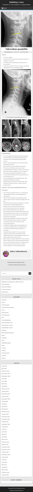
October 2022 (5, 396)
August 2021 (5, 426)
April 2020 (4, 467)
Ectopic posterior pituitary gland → (16, 262)
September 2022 (6, 399)
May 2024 (4, 368)
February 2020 (5, 472)
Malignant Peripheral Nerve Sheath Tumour (13, 281)
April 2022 (4, 406)
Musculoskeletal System (8, 332)
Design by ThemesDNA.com (16, 490)
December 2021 (6, 416)
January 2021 (5, 444)
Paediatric (4, 337)
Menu (5, 8)
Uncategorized (5, 353)
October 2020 (5, 452)
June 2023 (4, 381)
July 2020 (4, 459)
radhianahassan (8, 52)
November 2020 (6, 449)
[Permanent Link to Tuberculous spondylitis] (16, 29)
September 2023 (6, 376)
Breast (3, 302)
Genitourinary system (7, 325)
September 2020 (6, 454)
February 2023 (5, 388)
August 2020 (5, 457)
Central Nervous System (8, 307)
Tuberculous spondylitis (16, 49)
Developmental (5, 315)
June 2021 (4, 431)
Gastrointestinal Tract (7, 322)
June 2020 (4, 462)
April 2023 (4, 386)
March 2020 (5, 469)
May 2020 (4, 464)
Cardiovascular (5, 305)
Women (4, 358)
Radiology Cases (16, 2)
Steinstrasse (5, 292)
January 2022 (5, 414)
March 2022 (5, 409)
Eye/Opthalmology (6, 320)
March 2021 (5, 439)
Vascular (4, 355)
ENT (3, 317)
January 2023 (5, 391)
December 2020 (6, 447)
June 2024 (4, 366)
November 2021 (6, 419)
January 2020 (5, 474)
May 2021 (4, 434)
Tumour (4, 350)
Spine (27, 52)
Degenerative (5, 312)
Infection (23, 52)
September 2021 (6, 424)
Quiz (3, 340)
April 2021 (4, 437)
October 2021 (5, 421)
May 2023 (4, 383)
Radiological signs (6, 342)
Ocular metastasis (6, 289)
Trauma (4, 348)
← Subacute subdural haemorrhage (16, 264)
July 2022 (4, 404)
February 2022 (5, 411)
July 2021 (4, 429)
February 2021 (5, 442)
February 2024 (5, 371)
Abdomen (4, 299)
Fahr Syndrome (5, 284)
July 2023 (4, 378)
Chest (3, 310)
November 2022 (6, 393)
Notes (3, 335)
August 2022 (5, 401)
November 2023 (6, 373)
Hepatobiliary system (7, 327)
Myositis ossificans (6, 286)
